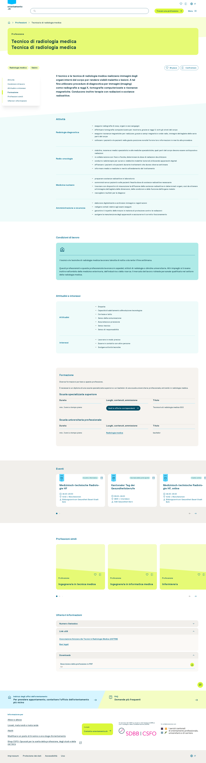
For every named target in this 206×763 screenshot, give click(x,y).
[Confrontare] (100, 574)
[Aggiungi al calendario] (101, 477)
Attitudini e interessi (17, 88)
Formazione (13, 92)
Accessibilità (51, 756)
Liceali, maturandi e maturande (23, 725)
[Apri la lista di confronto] (186, 3)
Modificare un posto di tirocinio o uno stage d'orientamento (37, 736)
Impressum (13, 756)
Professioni (21, 23)
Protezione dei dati (32, 756)
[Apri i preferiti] (181, 3)
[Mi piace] (95, 574)
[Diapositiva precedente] (190, 513)
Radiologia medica (114, 433)
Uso (63, 756)
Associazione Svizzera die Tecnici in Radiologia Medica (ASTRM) (88, 639)
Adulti (10, 730)
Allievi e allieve (15, 719)
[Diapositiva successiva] (195, 513)
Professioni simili (15, 96)
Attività (11, 80)
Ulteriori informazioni (17, 101)
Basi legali (64, 644)
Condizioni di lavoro (16, 84)
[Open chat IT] (200, 685)
